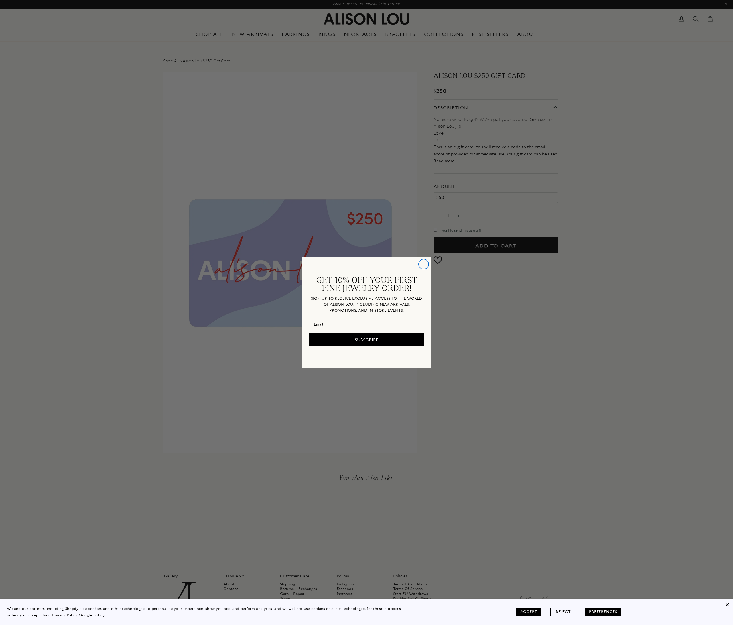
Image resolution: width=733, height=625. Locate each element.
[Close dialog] (424, 264)
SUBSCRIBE (366, 340)
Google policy (92, 615)
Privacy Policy (64, 615)
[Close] (727, 605)
